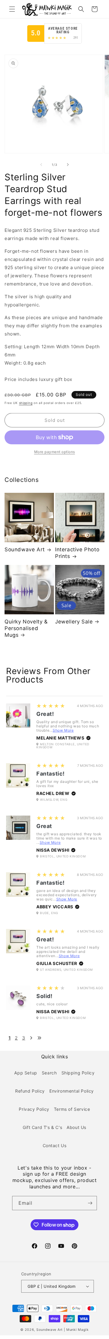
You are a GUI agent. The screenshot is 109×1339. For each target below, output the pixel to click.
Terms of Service (72, 1109)
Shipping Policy (78, 1072)
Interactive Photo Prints (77, 552)
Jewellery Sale (74, 622)
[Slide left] (41, 164)
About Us (76, 1127)
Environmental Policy (71, 1091)
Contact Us (55, 1145)
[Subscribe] (90, 1203)
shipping (26, 403)
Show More (63, 730)
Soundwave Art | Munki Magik (62, 1329)
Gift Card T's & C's (42, 1127)
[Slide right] (67, 164)
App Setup (25, 1072)
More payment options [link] (54, 451)
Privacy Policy (34, 1109)
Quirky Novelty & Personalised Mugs (26, 628)
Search (49, 1072)
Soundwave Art (25, 549)
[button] (12, 9)
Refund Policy (30, 1091)
